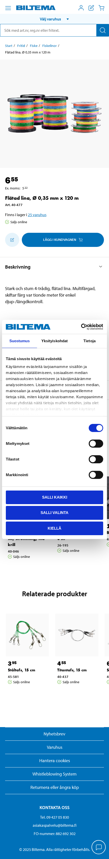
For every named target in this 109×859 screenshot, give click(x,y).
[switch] (96, 443)
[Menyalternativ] (8, 8)
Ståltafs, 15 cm (21, 670)
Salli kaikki (54, 497)
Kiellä (54, 528)
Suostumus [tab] (19, 340)
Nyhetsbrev (54, 734)
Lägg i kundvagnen (59, 239)
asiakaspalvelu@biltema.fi (55, 825)
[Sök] (102, 30)
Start (8, 45)
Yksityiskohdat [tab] (54, 340)
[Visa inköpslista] (91, 8)
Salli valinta (54, 512)
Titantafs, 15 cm (72, 670)
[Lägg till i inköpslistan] (12, 240)
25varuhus (37, 214)
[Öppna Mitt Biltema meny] (81, 8)
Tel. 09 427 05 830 (54, 817)
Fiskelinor (49, 45)
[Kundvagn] (101, 8)
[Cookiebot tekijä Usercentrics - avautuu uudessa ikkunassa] (81, 327)
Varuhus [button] (54, 747)
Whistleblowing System (54, 774)
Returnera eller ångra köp (54, 787)
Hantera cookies (54, 760)
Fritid (21, 45)
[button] (54, 19)
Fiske (34, 45)
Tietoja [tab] (89, 340)
